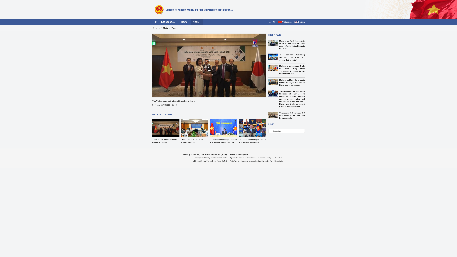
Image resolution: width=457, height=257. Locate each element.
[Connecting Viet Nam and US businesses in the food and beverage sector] (273, 115)
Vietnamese (287, 22)
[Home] (195, 9)
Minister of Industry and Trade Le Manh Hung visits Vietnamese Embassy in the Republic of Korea (292, 70)
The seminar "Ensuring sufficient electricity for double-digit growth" (292, 57)
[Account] (274, 22)
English (301, 22)
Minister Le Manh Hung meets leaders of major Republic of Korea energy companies (292, 82)
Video (173, 28)
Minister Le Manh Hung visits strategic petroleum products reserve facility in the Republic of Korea (292, 44)
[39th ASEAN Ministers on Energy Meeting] (165, 128)
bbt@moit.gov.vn (242, 155)
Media (165, 28)
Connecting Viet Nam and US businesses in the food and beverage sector (292, 115)
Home (157, 28)
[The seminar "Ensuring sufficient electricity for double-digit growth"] (273, 57)
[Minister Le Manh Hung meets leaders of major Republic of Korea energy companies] (273, 82)
